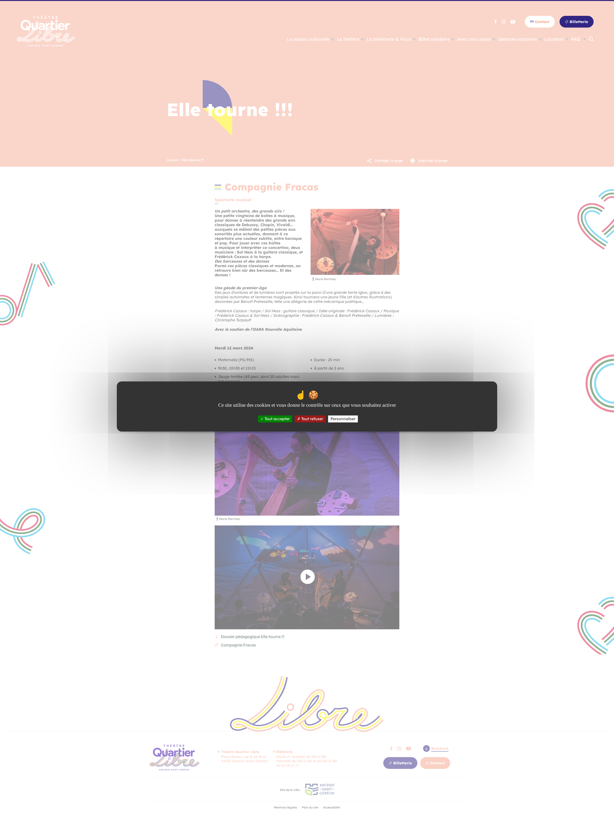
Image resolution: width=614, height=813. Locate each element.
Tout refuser (311, 418)
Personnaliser (343, 418)
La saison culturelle (308, 39)
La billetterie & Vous (389, 39)
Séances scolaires (517, 39)
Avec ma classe (474, 39)
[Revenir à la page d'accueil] (46, 45)
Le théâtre (348, 39)
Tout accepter (277, 418)
